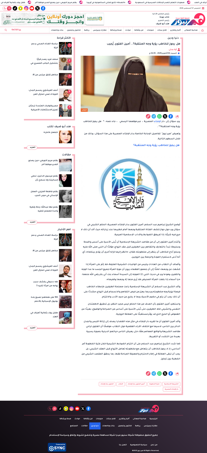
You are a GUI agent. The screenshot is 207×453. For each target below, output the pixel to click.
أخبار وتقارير (175, 30)
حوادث (128, 30)
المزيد (32, 147)
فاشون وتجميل (74, 30)
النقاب (120, 384)
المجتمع (74, 426)
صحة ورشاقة (116, 30)
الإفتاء (157, 121)
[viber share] (154, 116)
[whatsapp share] (159, 116)
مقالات (84, 426)
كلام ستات (162, 30)
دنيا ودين (95, 426)
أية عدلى (173, 50)
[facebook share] (170, 116)
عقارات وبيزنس (100, 30)
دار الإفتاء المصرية (171, 389)
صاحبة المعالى (191, 30)
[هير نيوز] (188, 19)
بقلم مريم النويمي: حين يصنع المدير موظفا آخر (72, 3)
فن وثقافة (138, 30)
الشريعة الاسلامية (171, 384)
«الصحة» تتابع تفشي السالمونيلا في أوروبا (122, 3)
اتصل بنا (123, 445)
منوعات (150, 30)
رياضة (86, 30)
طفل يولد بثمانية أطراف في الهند (27, 3)
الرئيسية (153, 419)
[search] (6, 30)
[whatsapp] (148, 116)
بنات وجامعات (57, 30)
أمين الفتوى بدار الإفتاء (136, 384)
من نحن (154, 445)
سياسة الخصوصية (138, 445)
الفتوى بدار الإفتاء (107, 384)
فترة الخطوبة (154, 384)
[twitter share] (165, 116)
